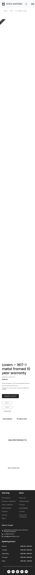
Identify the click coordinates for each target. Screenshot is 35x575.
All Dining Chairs (21, 11)
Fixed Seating (6, 508)
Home (5, 11)
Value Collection (7, 505)
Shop (11, 11)
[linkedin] (22, 571)
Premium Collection (9, 501)
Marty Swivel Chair (14, 468)
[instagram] (17, 571)
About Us (22, 498)
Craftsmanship (24, 501)
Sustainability (23, 508)
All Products (6, 498)
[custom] (26, 571)
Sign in (4, 518)
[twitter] (13, 571)
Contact (22, 511)
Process (22, 505)
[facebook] (8, 571)
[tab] (7, 419)
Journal (4, 515)
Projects (4, 511)
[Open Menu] (32, 4)
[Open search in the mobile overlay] (26, 4)
